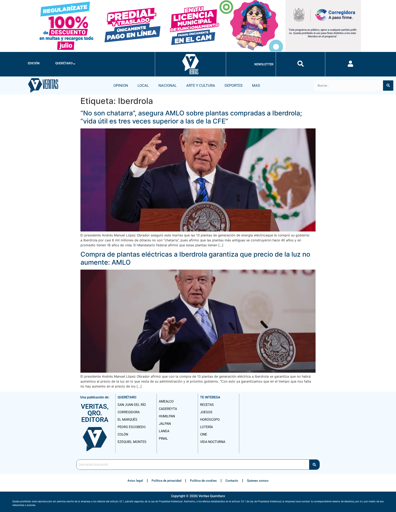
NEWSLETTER (263, 64)
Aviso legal (135, 481)
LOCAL (143, 85)
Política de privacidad (166, 481)
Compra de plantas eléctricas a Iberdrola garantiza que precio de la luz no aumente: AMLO (195, 258)
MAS (256, 85)
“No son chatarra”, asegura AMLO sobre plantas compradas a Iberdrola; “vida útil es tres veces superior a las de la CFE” (191, 117)
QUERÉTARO (64, 63)
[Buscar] (388, 85)
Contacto (231, 481)
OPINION (120, 85)
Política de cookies (203, 481)
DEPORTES (234, 85)
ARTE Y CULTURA (200, 85)
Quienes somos (258, 481)
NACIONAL (167, 85)
